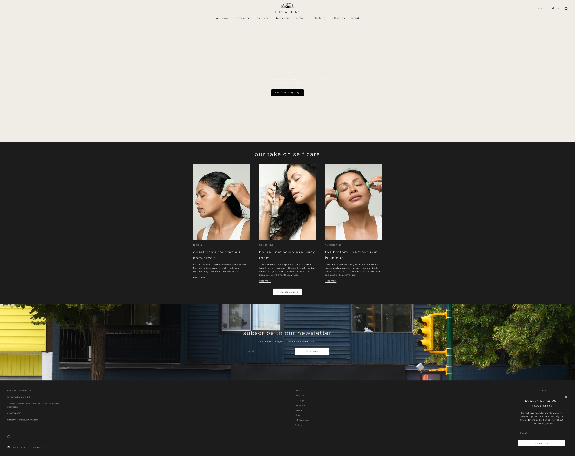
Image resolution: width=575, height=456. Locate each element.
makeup (299, 400)
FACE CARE (263, 18)
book (297, 390)
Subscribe (541, 443)
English (36, 447)
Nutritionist (333, 244)
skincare (299, 395)
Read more (199, 277)
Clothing (320, 18)
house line (266, 244)
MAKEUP (302, 18)
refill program (302, 420)
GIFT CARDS (338, 18)
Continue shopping (287, 92)
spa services (242, 18)
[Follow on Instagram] (8, 436)
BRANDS (356, 18)
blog (297, 415)
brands (298, 410)
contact (544, 390)
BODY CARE (283, 18)
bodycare (300, 405)
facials (197, 244)
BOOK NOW (221, 18)
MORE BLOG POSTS (287, 292)
